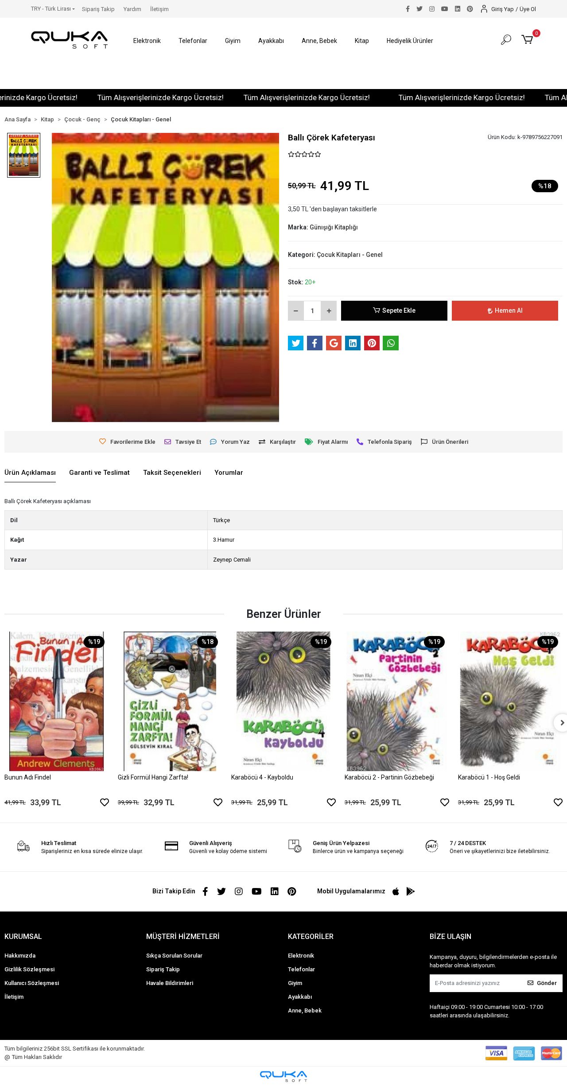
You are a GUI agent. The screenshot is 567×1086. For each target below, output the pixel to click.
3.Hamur (223, 539)
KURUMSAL (23, 936)
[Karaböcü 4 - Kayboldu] (283, 701)
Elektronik (301, 955)
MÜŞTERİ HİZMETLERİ (183, 936)
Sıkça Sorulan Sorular (174, 955)
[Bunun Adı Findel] (56, 701)
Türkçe (221, 520)
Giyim (295, 983)
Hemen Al (509, 310)
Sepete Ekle (399, 310)
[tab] (30, 473)
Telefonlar (301, 969)
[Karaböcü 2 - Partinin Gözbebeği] (397, 701)
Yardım (132, 9)
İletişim (159, 9)
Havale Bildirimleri (169, 983)
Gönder (547, 983)
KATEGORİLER (311, 936)
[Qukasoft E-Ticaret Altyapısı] (283, 1076)
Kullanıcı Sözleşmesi (31, 983)
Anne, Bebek (305, 1010)
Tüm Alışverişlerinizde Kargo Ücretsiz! (139, 97)
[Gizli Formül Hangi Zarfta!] (170, 701)
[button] (147, 41)
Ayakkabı (300, 996)
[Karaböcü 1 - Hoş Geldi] (510, 701)
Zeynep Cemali (232, 559)
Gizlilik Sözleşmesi (29, 969)
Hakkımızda (19, 955)
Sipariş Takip (98, 9)
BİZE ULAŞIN (450, 936)
